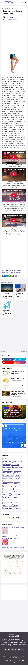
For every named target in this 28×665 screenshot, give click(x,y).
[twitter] (5, 649)
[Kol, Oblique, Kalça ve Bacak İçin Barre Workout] (7, 288)
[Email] (16, 276)
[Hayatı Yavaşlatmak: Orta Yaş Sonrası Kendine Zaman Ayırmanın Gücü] (6, 393)
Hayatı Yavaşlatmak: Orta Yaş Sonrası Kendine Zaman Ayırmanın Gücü (18, 393)
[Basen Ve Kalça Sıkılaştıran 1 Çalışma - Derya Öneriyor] (7, 305)
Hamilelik (16, 470)
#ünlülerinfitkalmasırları (9, 459)
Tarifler (10, 478)
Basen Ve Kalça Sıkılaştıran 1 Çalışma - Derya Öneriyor (6, 312)
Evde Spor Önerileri (18, 467)
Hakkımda (12, 660)
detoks (11, 489)
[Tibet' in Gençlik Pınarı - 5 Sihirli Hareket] (6, 373)
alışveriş (17, 478)
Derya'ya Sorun (20, 660)
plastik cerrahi (7, 502)
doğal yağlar (15, 491)
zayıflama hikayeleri (8, 508)
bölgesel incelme (15, 486)
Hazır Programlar (7, 472)
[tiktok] (22, 649)
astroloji (5, 480)
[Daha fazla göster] (19, 276)
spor (12, 272)
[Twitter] (6, 276)
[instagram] (12, 649)
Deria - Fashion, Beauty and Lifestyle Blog (13, 527)
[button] (2, 2)
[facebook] (9, 649)
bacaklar (19, 270)
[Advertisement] (14, 37)
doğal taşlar (6, 491)
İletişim (14, 662)
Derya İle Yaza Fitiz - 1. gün (17, 385)
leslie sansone (6, 497)
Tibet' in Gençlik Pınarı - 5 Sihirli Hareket (17, 372)
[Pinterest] (13, 276)
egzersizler (6, 494)
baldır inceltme (6, 272)
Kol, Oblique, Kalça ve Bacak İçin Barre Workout (7, 295)
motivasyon (6, 500)
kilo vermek (14, 494)
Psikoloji (17, 475)
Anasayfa (6, 660)
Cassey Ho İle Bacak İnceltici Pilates (20, 295)
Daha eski (23, 351)
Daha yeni (4, 351)
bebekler (16, 483)
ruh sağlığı (15, 502)
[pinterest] (15, 649)
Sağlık (5, 478)
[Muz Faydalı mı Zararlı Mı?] (6, 380)
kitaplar (21, 494)
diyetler (17, 489)
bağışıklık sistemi (7, 483)
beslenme (5, 486)
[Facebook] (3, 276)
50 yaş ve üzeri (7, 461)
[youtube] (19, 649)
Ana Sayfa (5, 8)
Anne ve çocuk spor (18, 461)
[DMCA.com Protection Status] (14, 518)
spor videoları (17, 272)
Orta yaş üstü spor (8, 475)
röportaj (5, 505)
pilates (19, 500)
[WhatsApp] (9, 276)
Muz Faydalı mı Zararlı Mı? (17, 378)
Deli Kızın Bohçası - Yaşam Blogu (11, 538)
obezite (13, 500)
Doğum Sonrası (7, 467)
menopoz (15, 497)
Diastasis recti (15, 464)
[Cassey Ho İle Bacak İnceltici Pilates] (21, 288)
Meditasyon (17, 472)
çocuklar (18, 508)
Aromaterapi (6, 464)
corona (5, 489)
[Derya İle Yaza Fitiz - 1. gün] (6, 386)
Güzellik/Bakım (7, 470)
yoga (15, 505)
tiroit (11, 505)
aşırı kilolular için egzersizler (17, 480)
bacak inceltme (13, 8)
